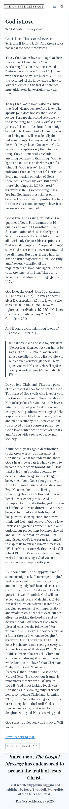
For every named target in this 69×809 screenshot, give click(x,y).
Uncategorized (34, 29)
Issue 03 (12, 746)
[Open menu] (54, 6)
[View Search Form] (62, 7)
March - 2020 (30, 746)
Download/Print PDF (20, 737)
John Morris (15, 29)
